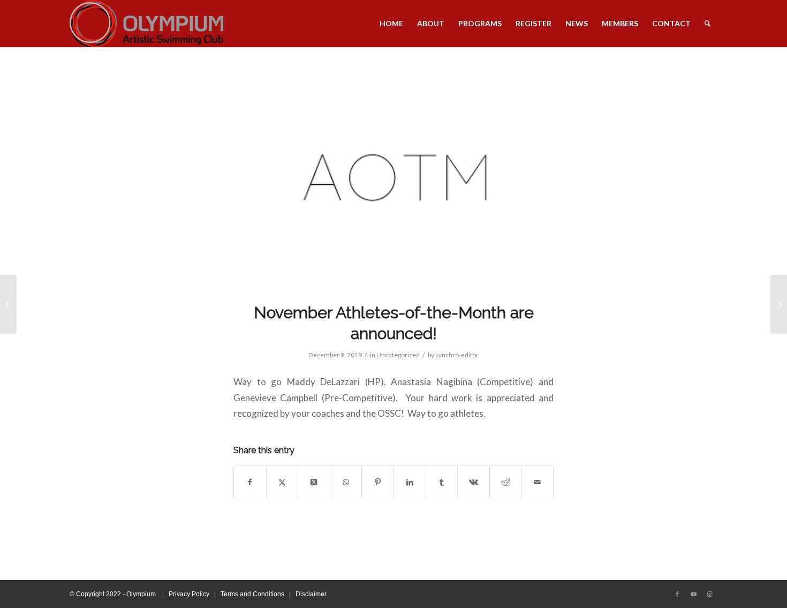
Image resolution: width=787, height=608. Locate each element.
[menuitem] (391, 23)
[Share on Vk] (473, 482)
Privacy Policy (189, 594)
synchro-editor (457, 355)
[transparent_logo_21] (146, 23)
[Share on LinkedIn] (410, 482)
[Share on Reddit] (505, 482)
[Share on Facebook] (250, 482)
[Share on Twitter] (282, 482)
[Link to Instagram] (709, 594)
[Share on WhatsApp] (346, 482)
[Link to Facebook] (677, 594)
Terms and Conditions (252, 594)
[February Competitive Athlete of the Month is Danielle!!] (778, 304)
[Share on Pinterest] (378, 482)
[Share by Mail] (537, 482)
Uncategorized (398, 355)
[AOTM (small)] (393, 181)
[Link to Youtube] (693, 594)
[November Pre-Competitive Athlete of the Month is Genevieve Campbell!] (8, 304)
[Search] (707, 23)
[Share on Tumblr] (442, 482)
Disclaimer (311, 594)
